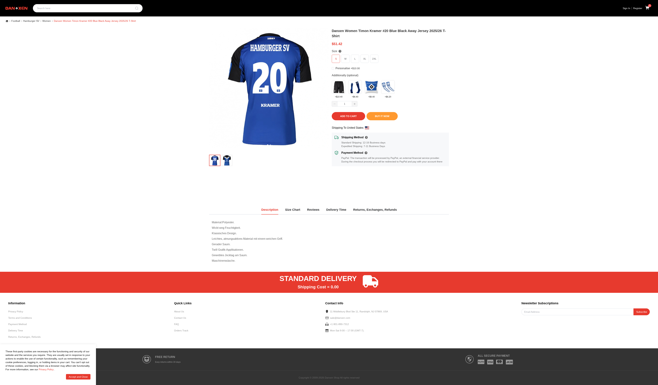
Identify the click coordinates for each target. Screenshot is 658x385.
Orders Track (181, 330)
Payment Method (17, 324)
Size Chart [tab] (292, 209)
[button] (334, 103)
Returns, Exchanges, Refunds (24, 336)
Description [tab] (269, 209)
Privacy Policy (15, 311)
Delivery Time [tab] (336, 209)
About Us (179, 311)
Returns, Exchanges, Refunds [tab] (375, 209)
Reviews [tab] (313, 209)
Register (637, 8)
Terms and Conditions (20, 317)
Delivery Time (15, 330)
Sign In (626, 8)
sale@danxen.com (340, 317)
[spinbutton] (344, 103)
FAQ (176, 324)
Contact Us (180, 317)
